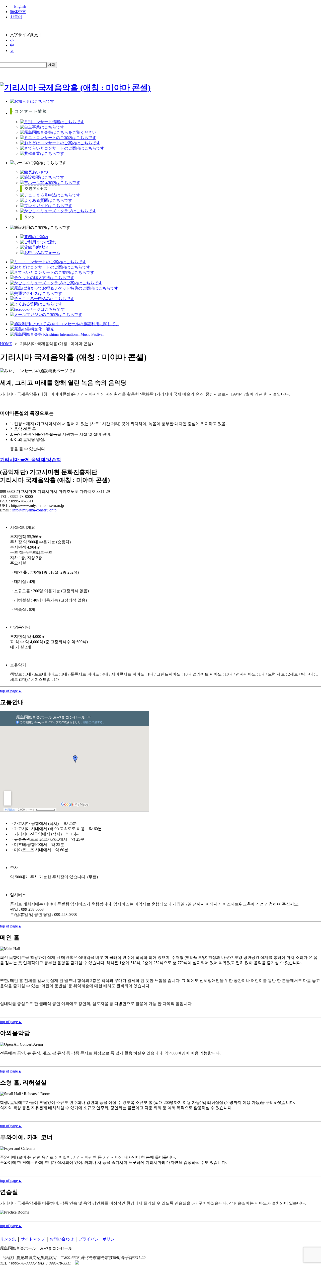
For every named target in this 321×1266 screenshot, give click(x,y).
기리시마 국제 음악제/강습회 (30, 459)
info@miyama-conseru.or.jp (34, 510)
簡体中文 (18, 12)
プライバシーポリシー (98, 1239)
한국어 (16, 17)
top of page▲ (11, 691)
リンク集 (8, 1239)
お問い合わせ (62, 1239)
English (20, 6)
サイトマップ (33, 1239)
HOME (6, 344)
